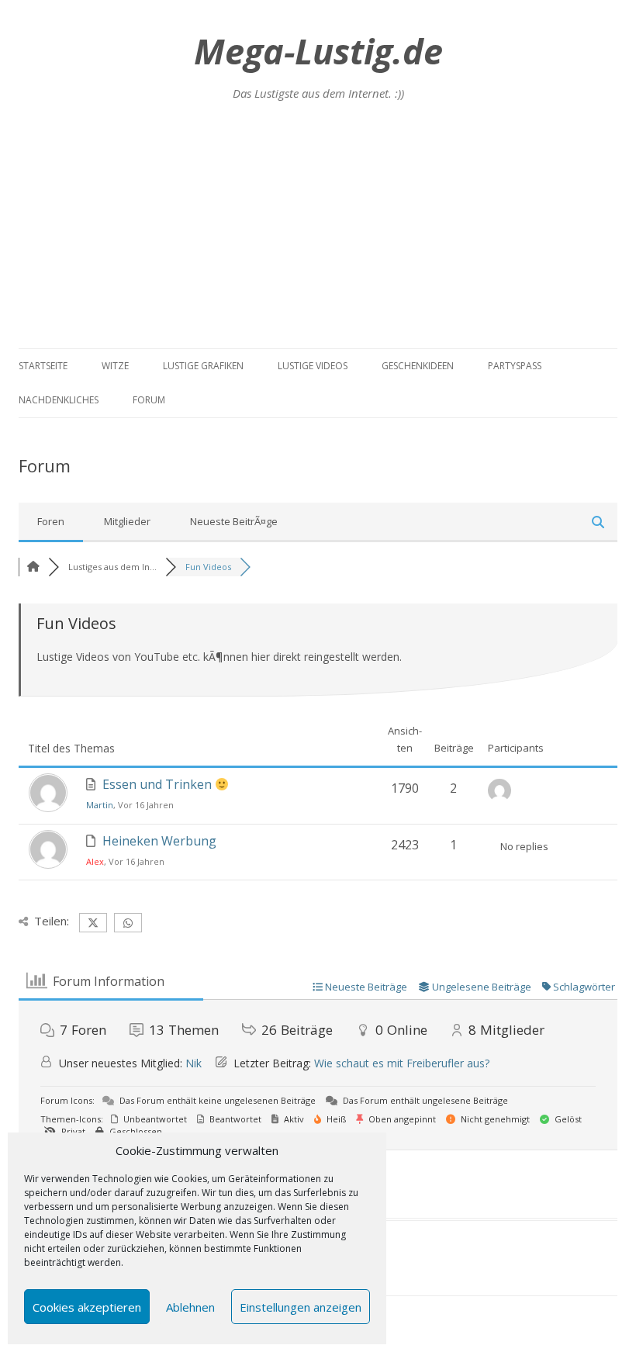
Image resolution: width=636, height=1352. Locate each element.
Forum (149, 399)
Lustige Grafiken (203, 365)
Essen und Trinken (158, 784)
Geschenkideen (418, 365)
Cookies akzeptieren (87, 1307)
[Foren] (33, 566)
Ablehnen (190, 1307)
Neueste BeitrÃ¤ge (234, 521)
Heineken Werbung (159, 840)
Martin (99, 805)
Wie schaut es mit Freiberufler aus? (401, 1063)
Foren (50, 521)
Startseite (43, 365)
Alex (95, 861)
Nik (193, 1063)
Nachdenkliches (59, 399)
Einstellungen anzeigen (300, 1307)
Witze (115, 365)
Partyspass (514, 365)
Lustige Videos (312, 365)
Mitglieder (127, 521)
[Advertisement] (318, 232)
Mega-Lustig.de (318, 50)
